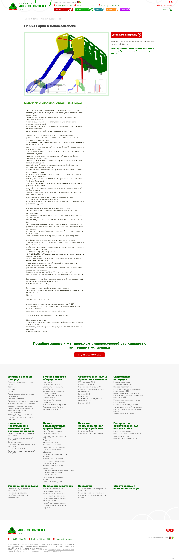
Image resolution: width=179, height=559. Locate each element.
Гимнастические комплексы (20, 408)
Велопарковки (49, 463)
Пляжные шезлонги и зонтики (90, 433)
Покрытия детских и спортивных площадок (92, 489)
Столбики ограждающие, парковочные (19, 496)
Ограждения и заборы (23, 486)
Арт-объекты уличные (52, 431)
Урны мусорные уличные (54, 458)
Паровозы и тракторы (52, 384)
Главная (27, 19)
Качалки (11, 389)
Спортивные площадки (122, 378)
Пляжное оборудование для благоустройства (90, 426)
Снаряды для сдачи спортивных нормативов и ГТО (127, 390)
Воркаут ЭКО (84, 403)
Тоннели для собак (121, 436)
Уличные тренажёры (122, 384)
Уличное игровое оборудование (54, 378)
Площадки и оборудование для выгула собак (125, 426)
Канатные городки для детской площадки (21, 452)
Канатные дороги (15, 442)
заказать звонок (82, 9)
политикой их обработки (51, 551)
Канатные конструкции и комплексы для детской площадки (21, 427)
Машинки (47, 382)
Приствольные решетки (53, 477)
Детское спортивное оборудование (17, 411)
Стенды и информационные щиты (58, 470)
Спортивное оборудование (125, 404)
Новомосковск (27, 3)
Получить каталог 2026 (89, 354)
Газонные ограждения (52, 481)
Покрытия (85, 486)
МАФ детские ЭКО (86, 382)
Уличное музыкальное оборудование (52, 396)
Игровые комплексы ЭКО (89, 387)
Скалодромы (119, 402)
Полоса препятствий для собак (127, 433)
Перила (46, 508)
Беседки (46, 440)
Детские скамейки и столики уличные (21, 418)
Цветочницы (48, 468)
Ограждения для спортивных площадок (20, 489)
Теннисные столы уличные (124, 413)
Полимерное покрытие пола (91, 493)
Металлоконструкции (58, 486)
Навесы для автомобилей (54, 498)
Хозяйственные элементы (54, 465)
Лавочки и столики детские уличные (55, 455)
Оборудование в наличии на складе (126, 487)
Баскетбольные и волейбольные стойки (127, 410)
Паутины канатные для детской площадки (21, 434)
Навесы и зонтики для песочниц (22, 403)
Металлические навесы (53, 489)
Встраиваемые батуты (53, 407)
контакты (124, 9)
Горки (60, 19)
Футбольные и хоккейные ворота (127, 407)
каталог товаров (61, 9)
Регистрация (167, 5)
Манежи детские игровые (54, 404)
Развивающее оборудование (21, 394)
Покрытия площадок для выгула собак (92, 496)
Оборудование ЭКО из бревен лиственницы (93, 378)
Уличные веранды (50, 442)
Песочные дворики (16, 399)
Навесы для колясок (52, 491)
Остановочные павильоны (54, 505)
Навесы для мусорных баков (55, 461)
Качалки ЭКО (84, 394)
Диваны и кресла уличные (54, 447)
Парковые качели (51, 433)
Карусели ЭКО (84, 391)
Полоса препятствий (122, 387)
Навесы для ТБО (50, 500)
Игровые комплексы (52, 409)
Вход (160, 5)
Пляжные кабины (85, 431)
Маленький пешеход (52, 400)
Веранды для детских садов (20, 415)
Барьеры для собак (122, 431)
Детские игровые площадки (44, 19)
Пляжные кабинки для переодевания (52, 473)
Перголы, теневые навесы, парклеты (54, 437)
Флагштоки (48, 479)
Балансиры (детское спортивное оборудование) (128, 396)
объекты (99, 9)
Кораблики (48, 389)
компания (111, 9)
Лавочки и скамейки (52, 445)
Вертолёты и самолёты (53, 387)
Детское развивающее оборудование (53, 392)
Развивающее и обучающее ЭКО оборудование (93, 399)
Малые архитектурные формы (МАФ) (54, 426)
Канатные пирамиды (17, 448)
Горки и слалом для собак (125, 438)
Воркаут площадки (121, 382)
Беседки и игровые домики (20, 406)
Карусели (12, 387)
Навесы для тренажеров (54, 496)
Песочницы (13, 396)
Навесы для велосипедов (54, 493)
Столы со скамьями (52, 449)
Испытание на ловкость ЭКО (91, 389)
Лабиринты (48, 402)
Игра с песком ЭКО (87, 384)
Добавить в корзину (124, 34)
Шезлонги (47, 452)
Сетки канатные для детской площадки (20, 438)
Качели (11, 391)
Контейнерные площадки (54, 503)
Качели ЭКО (83, 396)
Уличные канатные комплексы (126, 400)
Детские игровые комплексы (20, 382)
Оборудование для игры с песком (23, 401)
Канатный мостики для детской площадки (21, 445)
